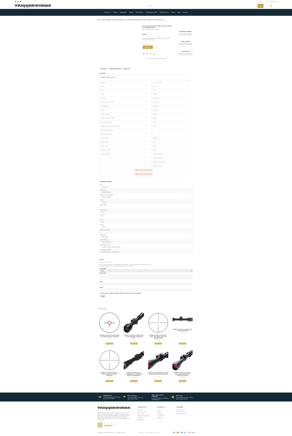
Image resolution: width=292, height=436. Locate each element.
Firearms (103, 19)
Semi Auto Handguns (117, 19)
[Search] (260, 6)
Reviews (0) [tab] (126, 68)
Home (98, 19)
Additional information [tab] (115, 68)
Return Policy (156, 432)
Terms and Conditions (149, 432)
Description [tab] (103, 68)
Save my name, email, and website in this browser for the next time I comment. (121, 293)
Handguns (108, 19)
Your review (103, 273)
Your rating (103, 268)
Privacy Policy (141, 432)
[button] (143, 53)
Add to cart (148, 47)
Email (102, 287)
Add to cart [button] (109, 343)
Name (102, 281)
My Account (260, 1)
